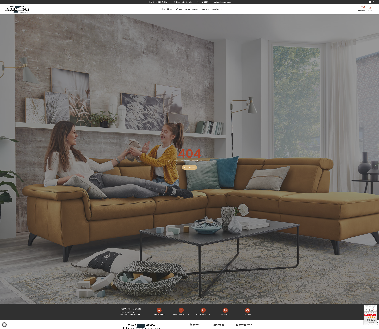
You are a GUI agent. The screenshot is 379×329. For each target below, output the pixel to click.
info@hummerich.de (181, 314)
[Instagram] (373, 2)
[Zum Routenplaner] (203, 310)
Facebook (247, 314)
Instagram (225, 314)
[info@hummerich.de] (181, 310)
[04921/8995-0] (159, 310)
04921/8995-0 (159, 314)
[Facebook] (370, 2)
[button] (4, 324)
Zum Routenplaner (203, 314)
